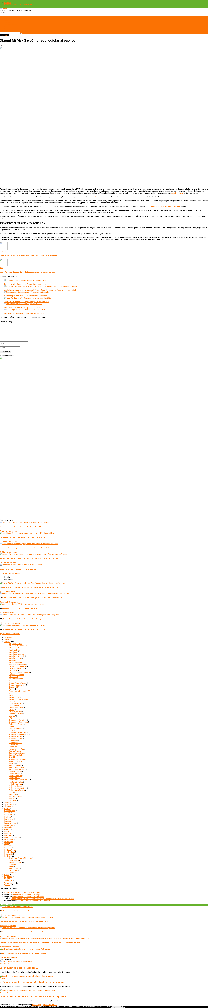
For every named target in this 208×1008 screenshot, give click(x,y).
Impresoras (13, 695)
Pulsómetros (14, 747)
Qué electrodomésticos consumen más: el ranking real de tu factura (24, 921)
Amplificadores (14, 650)
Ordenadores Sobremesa (18, 722)
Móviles (12, 716)
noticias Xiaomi (177, 193)
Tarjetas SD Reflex (16, 782)
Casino (7, 809)
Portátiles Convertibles (17, 732)
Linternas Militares (16, 704)
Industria (7, 833)
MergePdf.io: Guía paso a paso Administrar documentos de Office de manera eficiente (29, 558)
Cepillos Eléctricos (16, 679)
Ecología (7, 817)
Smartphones (9, 21)
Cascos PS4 (13, 677)
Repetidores (13, 757)
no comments (7, 46)
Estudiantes (8, 825)
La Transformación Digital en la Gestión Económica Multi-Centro (23, 953)
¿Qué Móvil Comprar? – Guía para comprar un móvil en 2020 (26, 302)
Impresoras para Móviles (18, 699)
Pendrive (12, 726)
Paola (6, 893)
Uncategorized (9, 883)
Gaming (7, 29)
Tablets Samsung (15, 776)
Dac (10, 681)
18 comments (13, 602)
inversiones (8, 840)
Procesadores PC (15, 743)
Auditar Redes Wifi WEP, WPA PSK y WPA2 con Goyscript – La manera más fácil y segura (32, 598)
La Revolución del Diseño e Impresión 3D (15, 911)
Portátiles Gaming (15, 737)
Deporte (7, 813)
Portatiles (8, 848)
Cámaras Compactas (16, 668)
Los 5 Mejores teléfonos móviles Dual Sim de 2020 (24, 313)
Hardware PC (9, 19)
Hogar (6, 831)
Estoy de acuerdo (116, 1007)
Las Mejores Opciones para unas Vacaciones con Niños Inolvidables (23, 537)
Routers (12, 763)
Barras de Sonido (15, 662)
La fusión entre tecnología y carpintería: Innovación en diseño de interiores (26, 548)
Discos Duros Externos (17, 683)
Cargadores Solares (16, 675)
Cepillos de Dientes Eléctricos (20, 858)
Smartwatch (4, 573)
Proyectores (13, 745)
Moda (6, 844)
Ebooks (11, 689)
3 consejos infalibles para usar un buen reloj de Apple (18, 569)
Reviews (3, 531)
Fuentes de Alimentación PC (19, 691)
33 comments (13, 591)
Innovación (8, 835)
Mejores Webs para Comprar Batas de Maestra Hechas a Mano (21, 527)
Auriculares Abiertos (16, 654)
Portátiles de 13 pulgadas (18, 734)
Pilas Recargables (16, 728)
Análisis (3, 552)
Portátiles (8, 17)
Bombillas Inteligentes (17, 664)
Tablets (7, 23)
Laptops (12, 701)
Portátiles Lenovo (15, 739)
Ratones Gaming (15, 751)
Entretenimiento (10, 823)
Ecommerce (8, 819)
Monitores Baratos (16, 714)
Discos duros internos (17, 685)
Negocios (8, 846)
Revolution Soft (97, 197)
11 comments (14, 623)
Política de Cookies (50, 1005)
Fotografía (8, 827)
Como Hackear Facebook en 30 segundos (27, 893)
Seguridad (4, 591)
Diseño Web (9, 815)
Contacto (7, 3)
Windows (7, 885)
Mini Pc (11, 710)
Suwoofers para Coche (17, 770)
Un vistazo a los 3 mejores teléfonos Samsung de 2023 (25, 284)
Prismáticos (13, 741)
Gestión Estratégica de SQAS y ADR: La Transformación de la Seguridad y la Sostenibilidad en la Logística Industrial (40, 942)
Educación (8, 821)
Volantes (12, 798)
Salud (6, 875)
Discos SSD (13, 687)
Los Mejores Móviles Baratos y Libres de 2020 (22, 308)
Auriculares (13, 652)
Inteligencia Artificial (12, 838)
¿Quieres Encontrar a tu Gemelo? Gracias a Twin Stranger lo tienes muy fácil (28, 619)
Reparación (8, 854)
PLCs (11, 730)
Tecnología (8, 881)
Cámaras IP (13, 671)
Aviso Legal (36, 1005)
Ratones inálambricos (17, 753)
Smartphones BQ (15, 765)
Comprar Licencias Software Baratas (18, 5)
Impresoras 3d (14, 697)
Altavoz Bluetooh (15, 648)
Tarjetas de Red (14, 778)
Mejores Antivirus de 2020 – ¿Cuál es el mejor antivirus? (21, 608)
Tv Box (11, 792)
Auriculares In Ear (15, 658)
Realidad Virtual (10, 850)
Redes (6, 27)
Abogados (8, 638)
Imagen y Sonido (10, 25)
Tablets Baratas (14, 774)
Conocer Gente (9, 811)
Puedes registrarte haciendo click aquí (165, 207)
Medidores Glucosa (16, 708)
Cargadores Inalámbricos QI (19, 673)
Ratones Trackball (15, 755)
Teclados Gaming (15, 784)
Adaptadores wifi (15, 644)
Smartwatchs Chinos (16, 767)
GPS (10, 693)
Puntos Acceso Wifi (16, 749)
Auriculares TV (14, 660)
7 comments (15, 634)
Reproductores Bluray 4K (18, 759)
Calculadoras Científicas (18, 666)
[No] (124, 1007)
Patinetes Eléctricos (16, 724)
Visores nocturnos (16, 796)
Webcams (12, 800)
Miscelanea (4, 623)
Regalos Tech (9, 852)
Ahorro (6, 640)
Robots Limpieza (15, 761)
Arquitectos (8, 807)
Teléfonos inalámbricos (17, 788)
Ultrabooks (13, 794)
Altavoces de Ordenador (18, 646)
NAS (10, 718)
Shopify (7, 879)
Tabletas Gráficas (15, 772)
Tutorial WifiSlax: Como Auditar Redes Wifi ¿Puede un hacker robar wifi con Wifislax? (31, 587)
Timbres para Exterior (17, 790)
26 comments (12, 613)
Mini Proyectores (15, 712)
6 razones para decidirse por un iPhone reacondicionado (25, 296)
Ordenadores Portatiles (17, 720)
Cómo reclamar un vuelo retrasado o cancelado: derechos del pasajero (26, 932)
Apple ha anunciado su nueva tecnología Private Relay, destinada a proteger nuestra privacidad (40, 290)
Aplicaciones (5, 634)
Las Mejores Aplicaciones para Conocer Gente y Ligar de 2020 (23, 629)
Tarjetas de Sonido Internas (19, 780)
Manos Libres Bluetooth (18, 706)
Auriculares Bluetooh (16, 656)
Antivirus (3, 613)
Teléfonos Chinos (15, 786)
